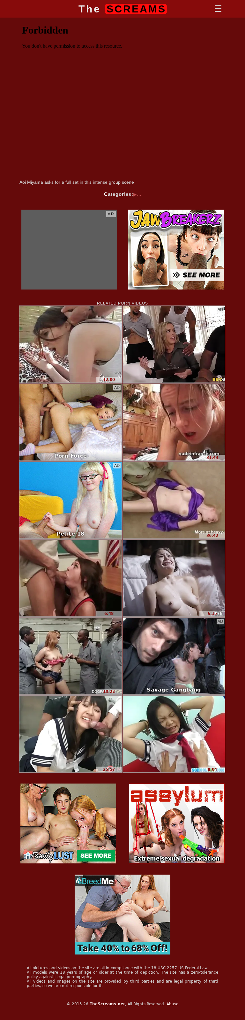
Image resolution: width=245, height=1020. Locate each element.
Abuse (172, 1004)
